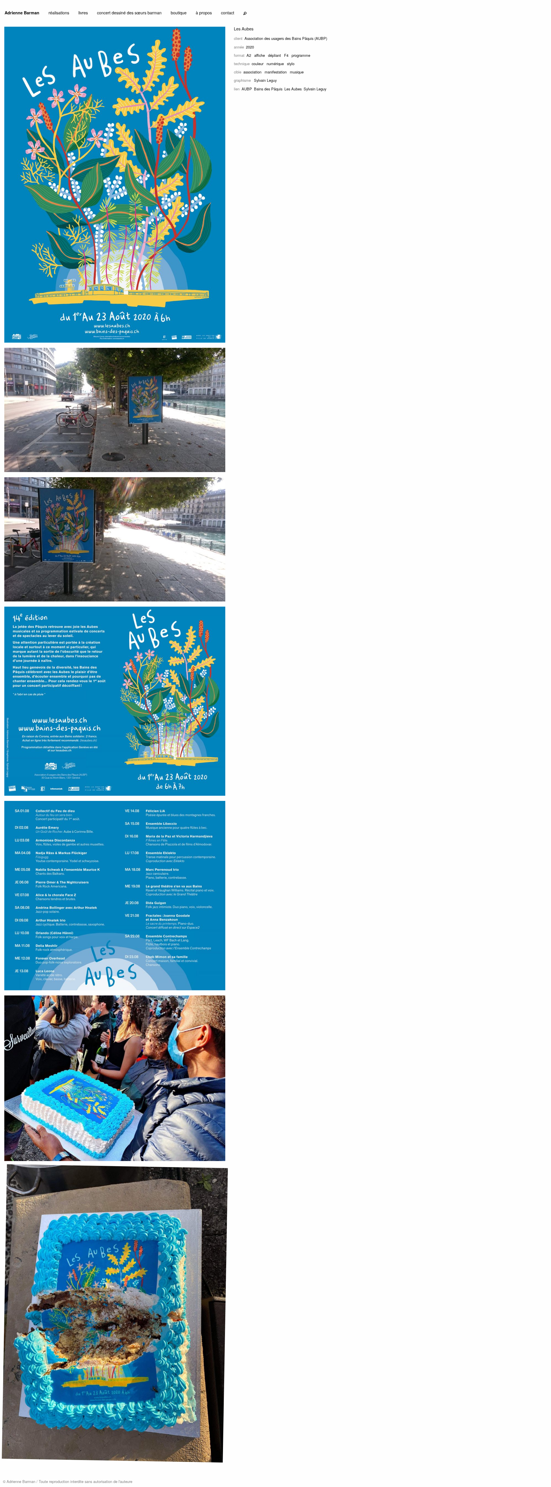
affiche (259, 55)
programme (301, 55)
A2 (249, 55)
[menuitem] (22, 13)
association (252, 72)
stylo (290, 63)
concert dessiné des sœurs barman (129, 12)
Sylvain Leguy (315, 89)
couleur (257, 63)
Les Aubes (293, 89)
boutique (179, 12)
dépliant (274, 55)
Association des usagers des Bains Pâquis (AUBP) (286, 38)
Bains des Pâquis (268, 89)
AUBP (247, 89)
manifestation (276, 72)
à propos (204, 12)
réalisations (58, 12)
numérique (275, 63)
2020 (250, 47)
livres (83, 12)
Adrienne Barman (22, 12)
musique (297, 72)
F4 (286, 55)
